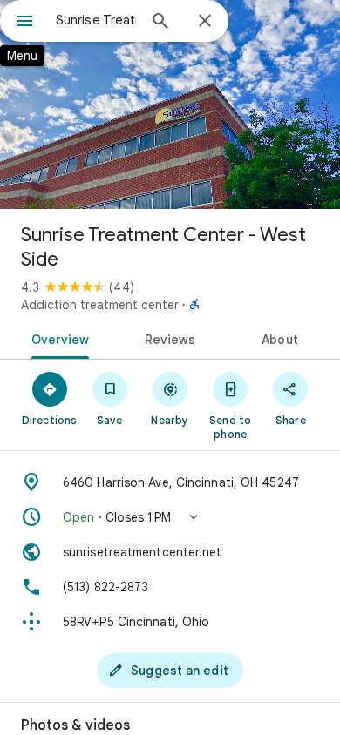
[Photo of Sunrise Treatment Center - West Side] (170, 104)
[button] (170, 517)
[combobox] (96, 20)
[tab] (57, 338)
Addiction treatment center (100, 305)
